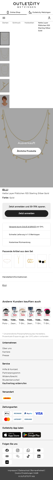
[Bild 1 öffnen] (4, 38)
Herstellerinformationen (14, 277)
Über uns (6, 348)
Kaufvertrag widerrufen (14, 383)
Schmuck (16, 23)
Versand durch (22, 227)
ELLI (5, 190)
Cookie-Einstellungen (24, 473)
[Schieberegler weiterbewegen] (47, 311)
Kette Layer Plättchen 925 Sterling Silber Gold (44, 27)
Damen (5, 23)
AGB (36, 473)
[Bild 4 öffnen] (4, 85)
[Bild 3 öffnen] (4, 70)
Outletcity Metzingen (26, 5)
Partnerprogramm (11, 372)
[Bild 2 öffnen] (4, 54)
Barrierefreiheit (37, 470)
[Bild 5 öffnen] (4, 101)
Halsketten (29, 23)
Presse (5, 355)
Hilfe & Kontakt (10, 369)
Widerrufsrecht (9, 376)
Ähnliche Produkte (26, 151)
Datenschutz (24, 470)
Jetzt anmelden (26, 213)
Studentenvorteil (11, 380)
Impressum (12, 470)
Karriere (6, 352)
